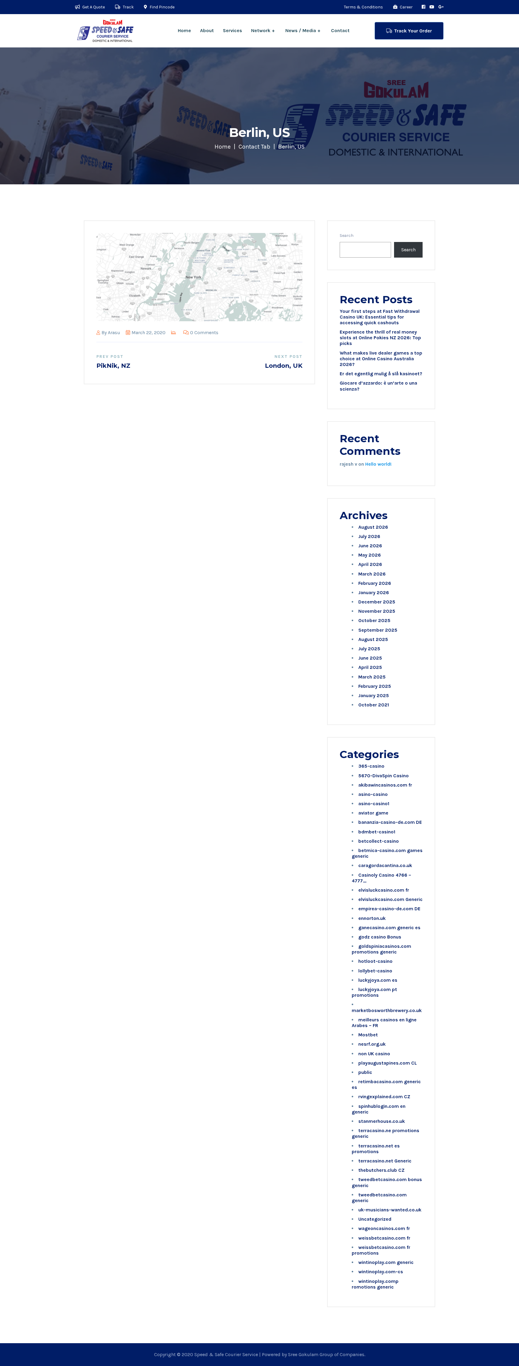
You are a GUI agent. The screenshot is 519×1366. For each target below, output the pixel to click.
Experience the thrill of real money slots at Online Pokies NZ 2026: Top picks (380, 337)
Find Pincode (162, 7)
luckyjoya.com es (377, 980)
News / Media (300, 30)
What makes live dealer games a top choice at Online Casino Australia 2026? (381, 358)
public (365, 1072)
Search (347, 235)
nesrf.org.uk (372, 1044)
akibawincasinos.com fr (385, 785)
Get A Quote (93, 7)
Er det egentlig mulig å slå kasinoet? (381, 373)
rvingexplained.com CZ (384, 1096)
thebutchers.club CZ (381, 1170)
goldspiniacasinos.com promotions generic (381, 949)
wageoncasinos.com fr (384, 1228)
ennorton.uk (372, 918)
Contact (340, 30)
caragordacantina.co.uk (385, 865)
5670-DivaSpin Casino (383, 775)
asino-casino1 (373, 803)
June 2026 (370, 546)
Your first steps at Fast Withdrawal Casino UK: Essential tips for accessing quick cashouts (380, 316)
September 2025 (377, 630)
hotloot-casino (375, 961)
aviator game (373, 813)
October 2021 (373, 705)
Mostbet (368, 1035)
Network (260, 30)
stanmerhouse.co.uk (381, 1121)
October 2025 (374, 620)
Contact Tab (254, 146)
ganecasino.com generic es (389, 927)
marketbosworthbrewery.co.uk (387, 1010)
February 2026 (374, 583)
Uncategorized (374, 1219)
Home (184, 30)
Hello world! (378, 464)
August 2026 (373, 527)
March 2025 (372, 677)
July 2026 (369, 536)
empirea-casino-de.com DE (389, 908)
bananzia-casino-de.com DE (390, 822)
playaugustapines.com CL (387, 1063)
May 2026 (369, 555)
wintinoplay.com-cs (380, 1271)
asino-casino (373, 794)
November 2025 (376, 611)
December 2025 (376, 602)
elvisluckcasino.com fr (383, 890)
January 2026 (373, 592)
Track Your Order (413, 31)
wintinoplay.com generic (386, 1262)
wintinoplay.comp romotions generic (375, 1284)
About (207, 30)
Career (406, 7)
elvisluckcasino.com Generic (390, 899)
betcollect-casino (378, 841)
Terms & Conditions (363, 7)
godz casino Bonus (379, 937)
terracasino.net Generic (384, 1161)
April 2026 (370, 564)
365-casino (371, 766)
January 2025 (373, 695)
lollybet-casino (375, 971)
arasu (114, 332)
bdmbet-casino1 (376, 832)
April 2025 (370, 667)
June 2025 (370, 658)
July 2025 (369, 648)
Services (232, 30)
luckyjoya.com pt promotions (374, 992)
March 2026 (372, 574)
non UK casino (374, 1053)
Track (128, 7)
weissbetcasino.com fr (384, 1238)
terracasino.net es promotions (376, 1148)
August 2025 (373, 639)
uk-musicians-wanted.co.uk (389, 1210)
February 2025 (374, 686)
